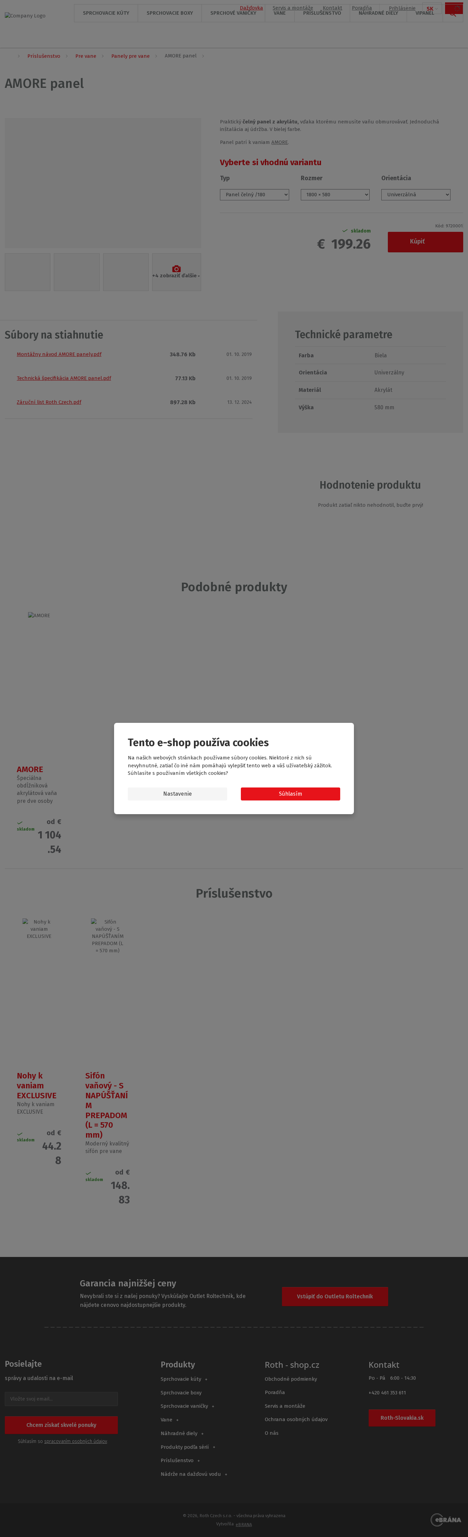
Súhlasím (290, 794)
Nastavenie (177, 794)
